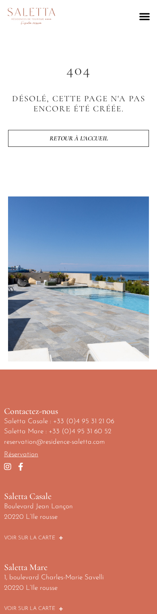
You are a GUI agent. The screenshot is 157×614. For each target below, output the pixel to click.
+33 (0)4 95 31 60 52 (80, 431)
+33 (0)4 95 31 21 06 (83, 421)
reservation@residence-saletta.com (54, 442)
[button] (144, 16)
